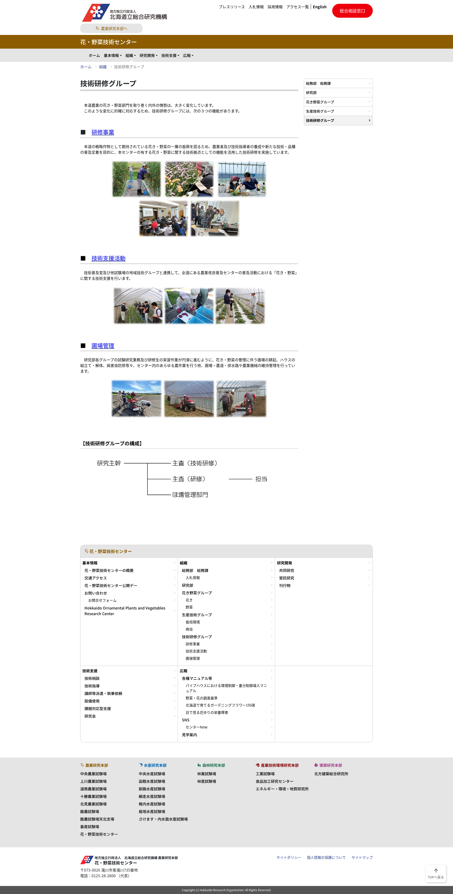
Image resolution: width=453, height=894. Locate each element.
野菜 (189, 607)
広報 (187, 55)
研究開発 (147, 55)
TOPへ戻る (436, 873)
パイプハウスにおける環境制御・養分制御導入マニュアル (226, 688)
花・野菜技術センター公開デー (110, 585)
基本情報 (111, 55)
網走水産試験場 (152, 796)
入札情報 (256, 6)
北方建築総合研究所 (331, 773)
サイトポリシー (289, 857)
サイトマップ (362, 857)
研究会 (90, 716)
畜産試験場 (89, 826)
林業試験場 (206, 773)
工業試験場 (265, 773)
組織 (129, 55)
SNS (185, 720)
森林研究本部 (213, 765)
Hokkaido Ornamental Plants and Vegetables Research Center (124, 610)
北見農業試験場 (93, 804)
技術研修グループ (320, 120)
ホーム (94, 55)
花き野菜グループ (320, 101)
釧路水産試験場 (152, 789)
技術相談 (92, 678)
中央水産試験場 (152, 773)
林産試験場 (206, 781)
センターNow (196, 727)
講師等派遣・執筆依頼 (103, 693)
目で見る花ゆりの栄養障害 (207, 712)
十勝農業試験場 (93, 796)
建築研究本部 (330, 765)
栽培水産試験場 (152, 811)
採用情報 (275, 6)
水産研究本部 (155, 765)
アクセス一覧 (297, 6)
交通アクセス (95, 578)
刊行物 (284, 585)
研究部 (311, 92)
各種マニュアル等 (197, 678)
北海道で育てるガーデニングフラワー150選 (220, 705)
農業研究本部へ (114, 28)
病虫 (189, 629)
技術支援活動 (196, 651)
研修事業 (193, 644)
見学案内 (189, 734)
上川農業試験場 (93, 781)
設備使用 (92, 701)
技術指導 (92, 686)
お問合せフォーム (102, 600)
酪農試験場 (89, 811)
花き (189, 600)
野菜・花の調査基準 (202, 698)
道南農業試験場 (93, 789)
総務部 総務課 (318, 83)
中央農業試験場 (93, 773)
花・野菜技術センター (99, 834)
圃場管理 (193, 658)
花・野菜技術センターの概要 (109, 570)
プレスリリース (232, 6)
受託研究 (286, 578)
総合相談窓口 (352, 11)
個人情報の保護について (326, 857)
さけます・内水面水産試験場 (163, 819)
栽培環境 (193, 622)
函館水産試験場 (152, 781)
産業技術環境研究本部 (280, 765)
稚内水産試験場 (152, 804)
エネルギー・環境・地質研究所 (282, 789)
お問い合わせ (95, 593)
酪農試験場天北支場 (97, 819)
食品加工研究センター (275, 781)
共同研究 (286, 570)
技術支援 (168, 55)
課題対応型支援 (97, 708)
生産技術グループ (320, 111)
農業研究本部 (96, 765)
